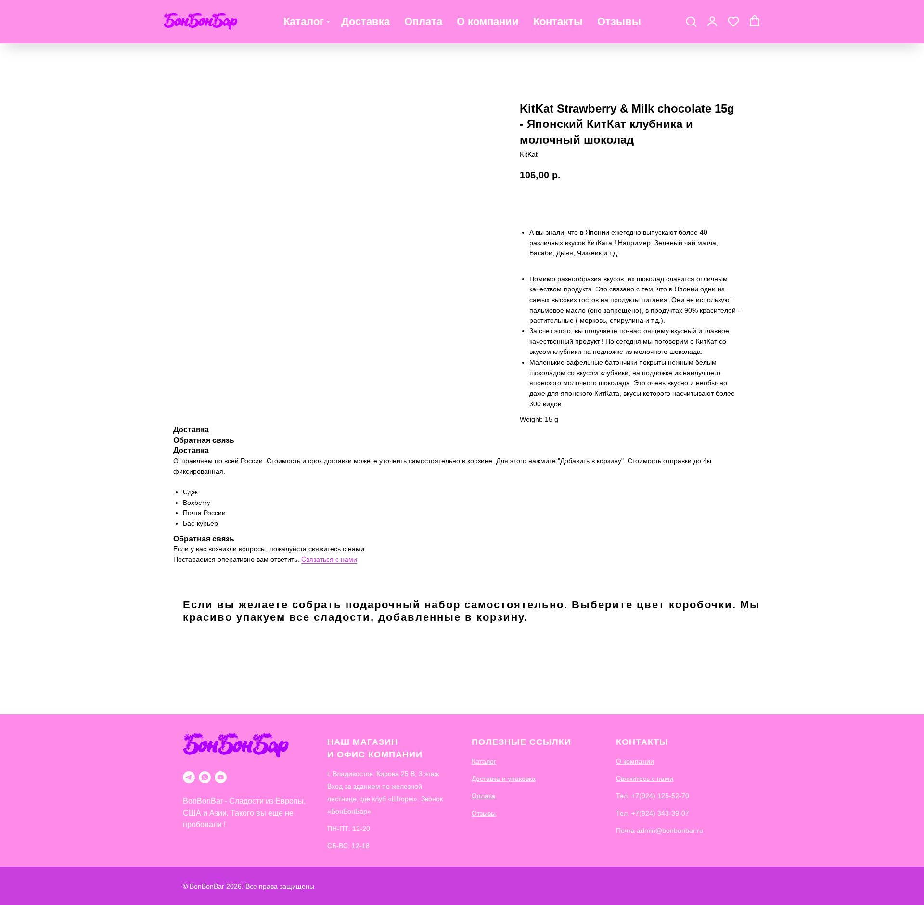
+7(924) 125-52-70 (660, 796)
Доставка (365, 21)
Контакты (558, 21)
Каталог (303, 21)
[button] (691, 21)
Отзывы (619, 21)
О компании (488, 21)
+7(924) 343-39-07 (660, 813)
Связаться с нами (329, 559)
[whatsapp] (205, 777)
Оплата (423, 21)
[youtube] (221, 777)
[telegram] (189, 777)
